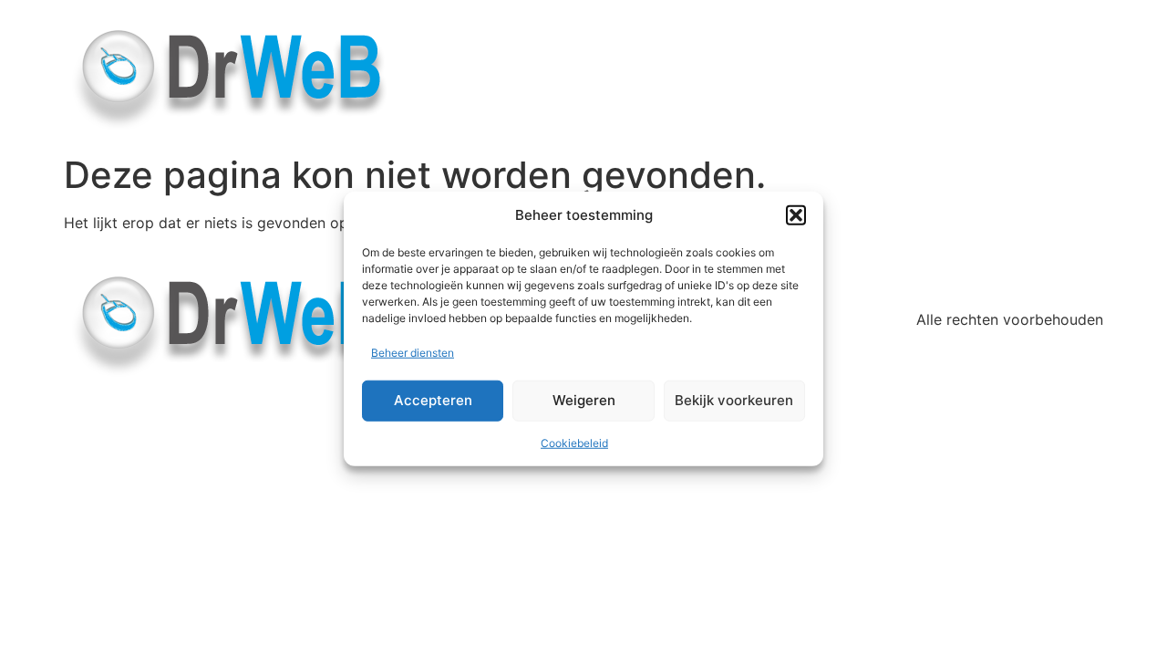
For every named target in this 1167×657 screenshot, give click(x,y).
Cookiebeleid (574, 442)
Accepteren (433, 400)
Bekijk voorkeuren (734, 400)
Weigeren (584, 400)
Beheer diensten (412, 352)
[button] (796, 215)
